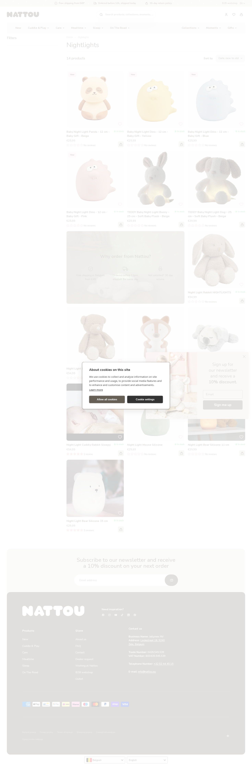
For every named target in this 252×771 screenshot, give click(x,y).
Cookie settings (145, 399)
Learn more (96, 389)
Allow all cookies (107, 399)
